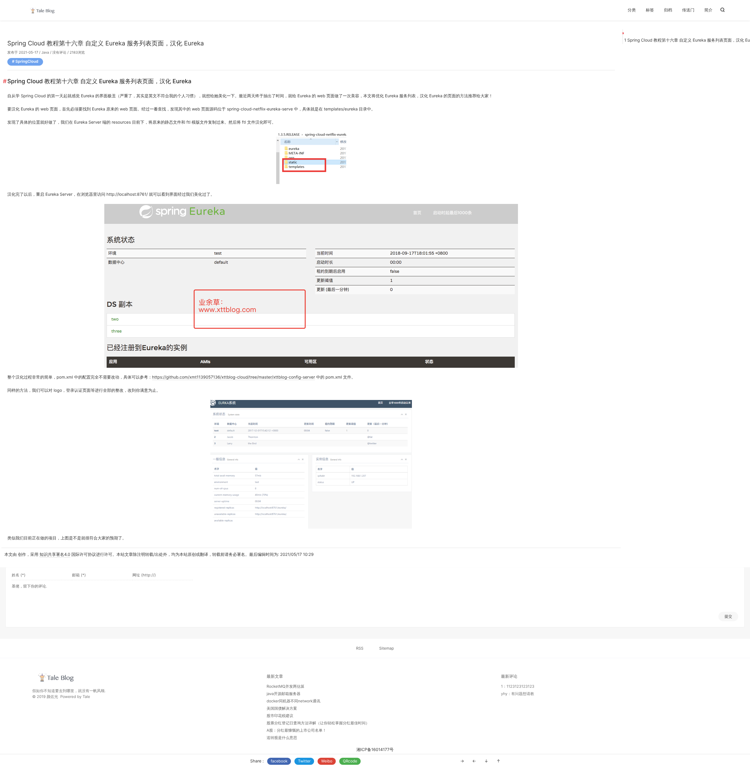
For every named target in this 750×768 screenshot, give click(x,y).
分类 (632, 10)
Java (45, 52)
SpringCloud (27, 61)
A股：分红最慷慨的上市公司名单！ (296, 730)
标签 (650, 10)
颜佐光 (52, 696)
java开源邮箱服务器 (284, 694)
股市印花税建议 (280, 715)
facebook (279, 761)
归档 (668, 10)
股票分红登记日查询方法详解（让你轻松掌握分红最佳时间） (318, 723)
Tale (86, 696)
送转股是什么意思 (282, 737)
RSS (360, 648)
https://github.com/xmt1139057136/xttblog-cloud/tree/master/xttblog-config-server (233, 377)
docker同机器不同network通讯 (293, 701)
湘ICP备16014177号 (375, 749)
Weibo (326, 761)
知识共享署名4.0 (55, 554)
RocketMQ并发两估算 (285, 686)
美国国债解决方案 (282, 708)
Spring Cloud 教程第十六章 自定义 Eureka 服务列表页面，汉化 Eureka (105, 43)
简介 (708, 10)
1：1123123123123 (517, 686)
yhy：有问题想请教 (517, 694)
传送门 (688, 10)
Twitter (304, 761)
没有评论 (59, 52)
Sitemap (386, 648)
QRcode (350, 761)
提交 (728, 616)
